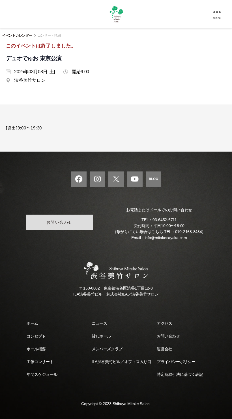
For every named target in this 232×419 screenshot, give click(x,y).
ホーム (32, 323)
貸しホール (101, 336)
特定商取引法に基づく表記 (180, 374)
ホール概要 (36, 349)
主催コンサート (40, 361)
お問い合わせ (59, 222)
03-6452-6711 (164, 219)
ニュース (99, 323)
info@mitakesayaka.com (166, 237)
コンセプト (36, 336)
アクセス (164, 323)
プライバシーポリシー (176, 361)
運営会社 (164, 349)
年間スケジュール (42, 374)
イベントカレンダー (17, 35)
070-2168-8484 (188, 231)
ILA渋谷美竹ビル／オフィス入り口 (121, 361)
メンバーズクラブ (107, 349)
